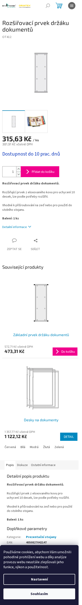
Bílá (22, 447)
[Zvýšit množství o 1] (18, 169)
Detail (69, 437)
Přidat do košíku (43, 172)
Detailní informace (14, 227)
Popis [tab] (10, 465)
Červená (10, 447)
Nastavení (39, 579)
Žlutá (46, 447)
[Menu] (71, 5)
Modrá (34, 447)
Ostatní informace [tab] (43, 465)
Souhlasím (39, 593)
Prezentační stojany (41, 537)
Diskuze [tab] (22, 465)
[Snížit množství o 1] (18, 174)
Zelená (59, 447)
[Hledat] (47, 5)
